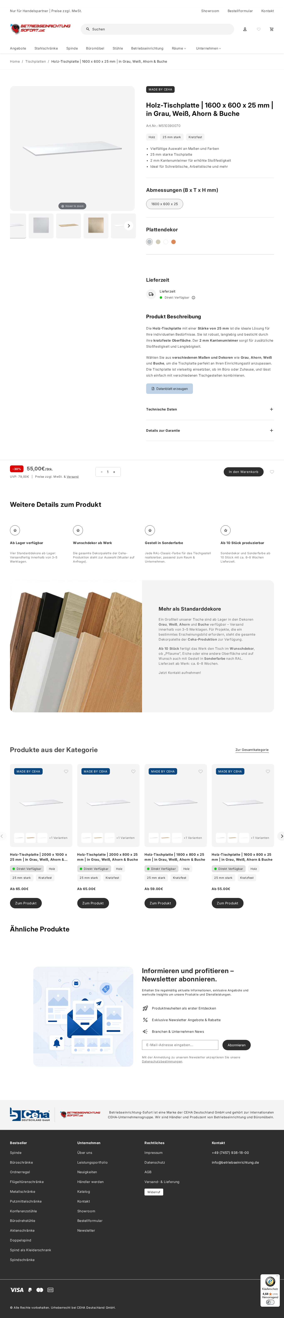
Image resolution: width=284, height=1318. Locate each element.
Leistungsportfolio (92, 1162)
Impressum (153, 1153)
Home (15, 61)
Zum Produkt (26, 903)
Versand (73, 476)
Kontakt (267, 11)
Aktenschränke (22, 1230)
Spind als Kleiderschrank (30, 1250)
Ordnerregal (20, 1172)
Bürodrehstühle (22, 1221)
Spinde (16, 1153)
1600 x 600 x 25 (164, 204)
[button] (180, 48)
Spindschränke (22, 1260)
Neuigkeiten (87, 1172)
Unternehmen (89, 1143)
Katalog (83, 1191)
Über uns (84, 1153)
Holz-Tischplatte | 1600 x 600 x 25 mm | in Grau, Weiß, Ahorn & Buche (109, 61)
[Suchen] (224, 28)
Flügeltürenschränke (27, 1182)
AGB (148, 1172)
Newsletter (86, 1230)
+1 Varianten (58, 837)
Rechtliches (154, 1143)
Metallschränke (22, 1191)
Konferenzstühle (23, 1211)
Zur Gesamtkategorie (252, 750)
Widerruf (153, 1192)
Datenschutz (154, 1162)
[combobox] (160, 29)
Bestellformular (240, 11)
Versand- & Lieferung (162, 1182)
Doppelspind (20, 1240)
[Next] (128, 225)
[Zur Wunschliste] (258, 29)
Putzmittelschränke (26, 1201)
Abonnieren (237, 1045)
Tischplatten (35, 61)
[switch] (270, 1302)
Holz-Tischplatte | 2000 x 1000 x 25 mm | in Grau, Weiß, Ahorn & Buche (38, 859)
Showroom (210, 11)
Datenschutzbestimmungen (162, 1061)
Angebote (18, 48)
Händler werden (90, 1182)
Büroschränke (21, 1162)
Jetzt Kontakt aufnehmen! (180, 673)
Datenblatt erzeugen (172, 389)
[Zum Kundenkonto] (244, 29)
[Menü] (277, 1276)
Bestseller (18, 1143)
